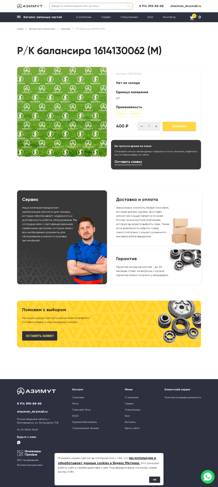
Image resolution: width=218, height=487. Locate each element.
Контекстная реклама (29, 465)
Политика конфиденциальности (183, 397)
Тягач (75, 404)
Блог (150, 17)
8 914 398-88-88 (151, 6)
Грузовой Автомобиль (84, 422)
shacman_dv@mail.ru (185, 6)
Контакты (169, 17)
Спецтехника (129, 17)
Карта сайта (132, 428)
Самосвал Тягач (81, 410)
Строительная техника (85, 428)
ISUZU (75, 416)
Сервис (106, 17)
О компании (83, 17)
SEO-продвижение (27, 460)
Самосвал (78, 397)
